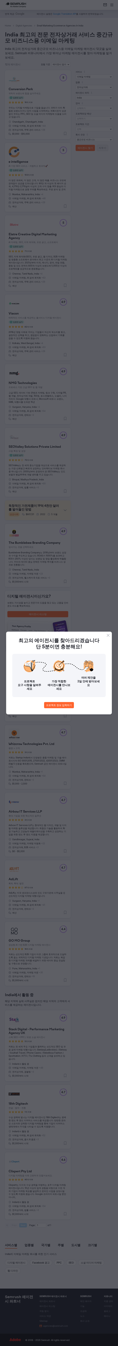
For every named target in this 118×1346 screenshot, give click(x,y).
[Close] (108, 635)
